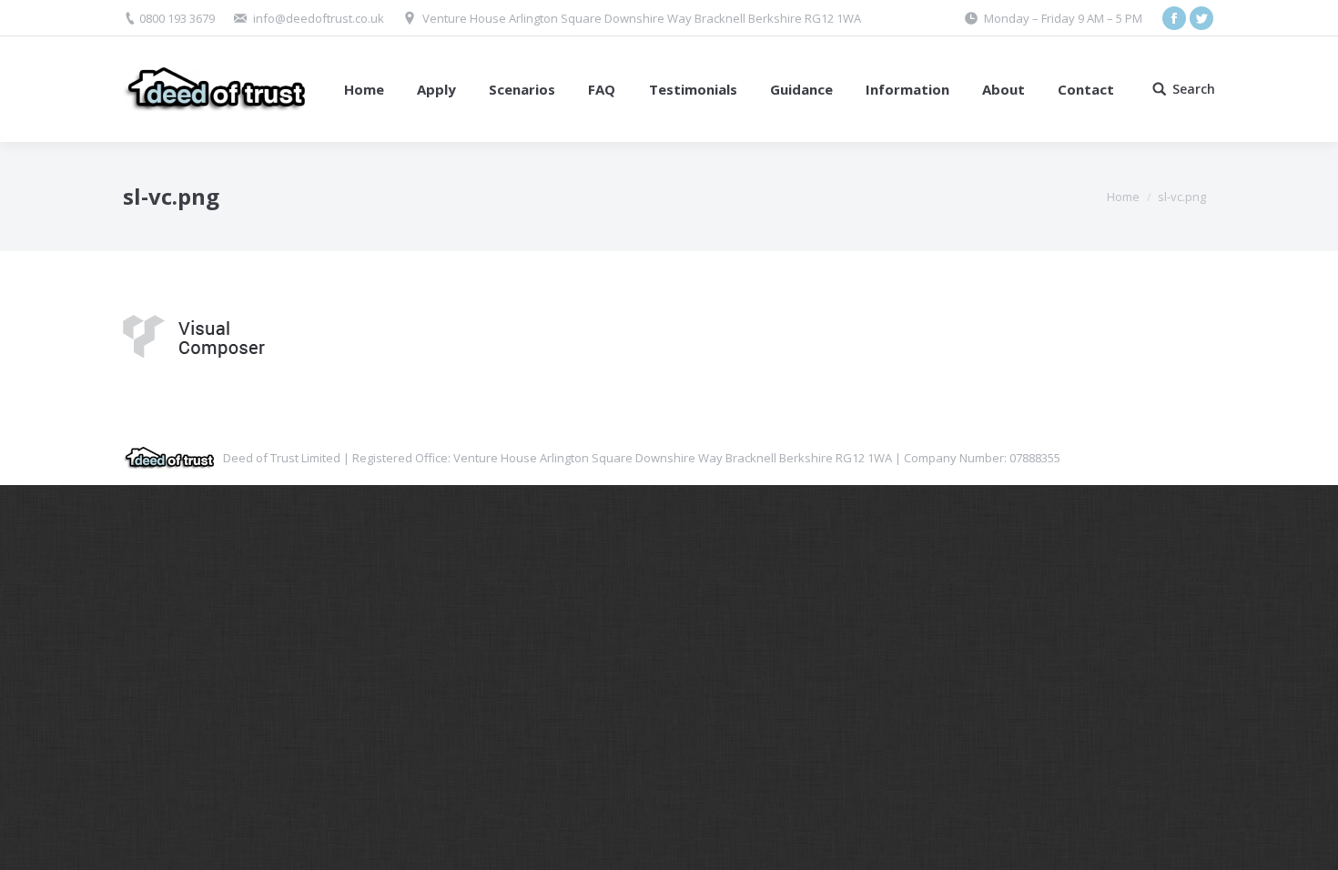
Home (1123, 196)
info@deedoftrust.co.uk (318, 18)
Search (1193, 89)
